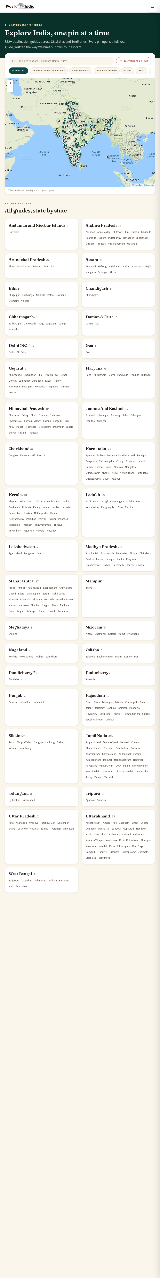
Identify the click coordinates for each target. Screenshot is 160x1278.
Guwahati (91, 266)
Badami (101, 455)
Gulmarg (115, 415)
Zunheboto (51, 656)
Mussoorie (91, 846)
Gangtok (38, 742)
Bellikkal (124, 742)
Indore (99, 559)
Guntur (135, 232)
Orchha (106, 565)
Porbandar (40, 386)
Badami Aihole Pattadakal (121, 455)
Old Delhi (21, 352)
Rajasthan (95, 695)
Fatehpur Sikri (48, 823)
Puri (136, 656)
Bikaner (119, 702)
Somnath (65, 386)
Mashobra (31, 427)
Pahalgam (136, 415)
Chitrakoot (145, 553)
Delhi (11, 352)
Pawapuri (61, 295)
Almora (106, 823)
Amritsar (13, 702)
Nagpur (46, 605)
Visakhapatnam (116, 244)
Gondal (13, 381)
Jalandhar (25, 702)
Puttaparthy (114, 238)
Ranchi (41, 455)
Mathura (34, 828)
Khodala (37, 599)
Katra (125, 415)
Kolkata (53, 880)
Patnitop (90, 421)
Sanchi (130, 565)
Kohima (13, 656)
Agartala (90, 800)
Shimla (12, 432)
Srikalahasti (142, 238)
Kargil (105, 501)
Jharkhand (19, 448)
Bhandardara (50, 588)
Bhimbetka (121, 553)
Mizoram (94, 627)
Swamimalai (92, 771)
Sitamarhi (14, 301)
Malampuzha (41, 513)
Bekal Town (26, 501)
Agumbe (90, 455)
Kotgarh (57, 421)
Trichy (89, 777)
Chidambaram (93, 748)
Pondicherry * (22, 672)
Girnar (63, 375)
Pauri (112, 846)
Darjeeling (27, 880)
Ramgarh (91, 852)
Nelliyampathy (16, 519)
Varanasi (56, 828)
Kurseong (64, 880)
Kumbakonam (93, 760)
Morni (112, 375)
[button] (107, 157)
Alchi (88, 501)
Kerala (15, 494)
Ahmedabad (15, 375)
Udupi (106, 479)
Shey (120, 507)
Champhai (100, 634)
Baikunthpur (15, 323)
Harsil (89, 834)
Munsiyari (146, 840)
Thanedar (33, 432)
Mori (121, 840)
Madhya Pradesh (101, 546)
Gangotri (116, 828)
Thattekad (14, 525)
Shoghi (22, 432)
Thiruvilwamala (43, 525)
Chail (33, 415)
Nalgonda (91, 238)
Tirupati (102, 244)
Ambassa (102, 800)
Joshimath (114, 834)
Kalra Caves (58, 593)
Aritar (11, 742)
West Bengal (20, 873)
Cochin (65, 501)
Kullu (11, 427)
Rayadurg (128, 238)
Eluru (126, 232)
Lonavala (49, 599)
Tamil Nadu (96, 735)
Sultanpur (146, 375)
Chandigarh (97, 288)
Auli (115, 823)
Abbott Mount (93, 823)
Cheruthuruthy (52, 501)
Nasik (55, 605)
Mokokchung (26, 656)
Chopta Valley (24, 742)
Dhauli (118, 656)
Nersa (115, 473)
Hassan (99, 467)
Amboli (21, 588)
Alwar (97, 702)
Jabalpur (110, 559)
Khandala (25, 599)
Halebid (141, 461)
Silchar (112, 272)
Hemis (96, 501)
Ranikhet (102, 852)
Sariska (146, 714)
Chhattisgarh (21, 316)
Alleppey (13, 501)
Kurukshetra (100, 375)
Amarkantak (92, 553)
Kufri (66, 421)
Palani (126, 765)
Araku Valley (103, 232)
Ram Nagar (138, 846)
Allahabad (21, 823)
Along (12, 266)
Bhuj (40, 375)
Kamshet (13, 599)
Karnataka (96, 448)
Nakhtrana (14, 386)
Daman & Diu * (100, 316)
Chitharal (108, 748)
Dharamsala (15, 421)
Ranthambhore (132, 714)
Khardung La (117, 501)
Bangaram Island (33, 553)
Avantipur (104, 415)
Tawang (37, 266)
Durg (41, 323)
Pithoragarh (123, 846)
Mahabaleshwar (64, 599)
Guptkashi (128, 828)
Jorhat (126, 266)
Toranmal (63, 611)
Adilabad (90, 232)
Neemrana (105, 714)
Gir (56, 375)
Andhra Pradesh (80, 70)
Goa (89, 345)
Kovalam (67, 507)
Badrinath (124, 823)
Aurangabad (34, 588)
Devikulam (14, 507)
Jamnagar (24, 381)
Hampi (89, 467)
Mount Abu (91, 714)
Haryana (94, 368)
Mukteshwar (132, 840)
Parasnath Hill (27, 455)
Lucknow (23, 828)
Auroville (90, 679)
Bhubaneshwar (105, 656)
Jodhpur (111, 708)
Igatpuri (46, 593)
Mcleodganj (45, 427)
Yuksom (13, 748)
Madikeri (118, 467)
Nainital (103, 846)
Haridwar (141, 828)
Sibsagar (102, 272)
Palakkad (31, 519)
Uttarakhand (98, 816)
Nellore (102, 238)
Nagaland (18, 649)
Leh (138, 501)
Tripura (93, 793)
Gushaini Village (32, 421)
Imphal (89, 588)
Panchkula (122, 375)
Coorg (119, 461)
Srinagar (101, 421)
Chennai (135, 742)
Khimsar (122, 708)
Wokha (39, 656)
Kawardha (14, 329)
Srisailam (90, 244)
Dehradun (91, 828)
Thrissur (58, 525)
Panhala (64, 605)
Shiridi (42, 611)
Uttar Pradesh (22, 816)
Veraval (13, 392)
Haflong (102, 266)
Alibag (12, 588)
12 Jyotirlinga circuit (136, 61)
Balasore (90, 656)
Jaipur (89, 708)
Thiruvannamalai (123, 771)
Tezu (46, 266)
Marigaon (91, 272)
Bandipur (142, 455)
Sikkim (15, 735)
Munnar (54, 513)
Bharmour (14, 415)
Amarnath (91, 415)
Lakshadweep (22, 546)
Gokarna (130, 461)
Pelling (60, 742)
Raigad (20, 611)
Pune (11, 611)
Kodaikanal (125, 754)
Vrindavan (68, 828)
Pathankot (38, 702)
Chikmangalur (106, 461)
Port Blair (14, 232)
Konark (128, 656)
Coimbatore (122, 748)
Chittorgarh (131, 702)
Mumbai (35, 605)
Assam (127, 70)
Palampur (58, 427)
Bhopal (133, 553)
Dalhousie (55, 415)
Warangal (132, 244)
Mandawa (134, 708)
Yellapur (116, 479)
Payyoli (42, 519)
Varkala (40, 530)
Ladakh (93, 494)
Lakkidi (28, 513)
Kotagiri (137, 754)
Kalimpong (40, 880)
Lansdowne (111, 840)
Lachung (50, 742)
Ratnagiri (31, 611)
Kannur (46, 507)
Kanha (120, 559)
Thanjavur (106, 771)
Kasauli (47, 421)
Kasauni (126, 834)
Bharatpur (107, 702)
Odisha (92, 649)
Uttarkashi (91, 858)
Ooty (118, 765)
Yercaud (108, 777)
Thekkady (27, 525)
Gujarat (16, 368)
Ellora (21, 593)
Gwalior (90, 559)
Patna (50, 295)
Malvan (12, 605)
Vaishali (25, 301)
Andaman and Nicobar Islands (49, 70)
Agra (11, 823)
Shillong (13, 634)
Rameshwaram (140, 765)
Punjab (15, 695)
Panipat (135, 375)
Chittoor (117, 232)
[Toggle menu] (152, 7)
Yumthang (25, 748)
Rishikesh (114, 852)
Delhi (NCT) (20, 345)
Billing (25, 415)
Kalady (36, 507)
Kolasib (112, 634)
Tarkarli (51, 611)
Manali (19, 427)
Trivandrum (15, 530)
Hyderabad (14, 800)
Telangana (18, 793)
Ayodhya (33, 823)
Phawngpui (133, 634)
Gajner (143, 702)
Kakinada (146, 232)
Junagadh (37, 381)
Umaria (140, 565)
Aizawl (89, 634)
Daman (89, 323)
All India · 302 (18, 70)
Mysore (105, 473)
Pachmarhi (118, 565)
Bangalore (91, 461)
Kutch (48, 381)
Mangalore (130, 467)
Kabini (108, 467)
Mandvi (57, 381)
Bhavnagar (30, 375)
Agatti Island (15, 553)
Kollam (56, 507)
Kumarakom (15, 513)
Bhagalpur (14, 295)
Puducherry (97, 672)
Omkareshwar (93, 565)
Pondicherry (15, 679)
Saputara (53, 386)
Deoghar (13, 455)
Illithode (26, 507)
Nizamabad (29, 800)
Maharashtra (21, 581)
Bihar (141, 70)
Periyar (52, 519)
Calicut (38, 501)
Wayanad (52, 530)
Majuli (148, 266)
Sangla (69, 427)
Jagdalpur (51, 323)
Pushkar (117, 714)
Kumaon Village (94, 840)
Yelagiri (98, 777)
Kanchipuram (93, 754)
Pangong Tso (108, 507)
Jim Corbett (100, 834)
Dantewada (30, 323)
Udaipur (110, 719)
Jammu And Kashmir (105, 408)
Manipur (94, 581)
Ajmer (89, 702)
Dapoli (12, 593)
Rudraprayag (129, 852)
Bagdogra (14, 880)
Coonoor (136, 748)
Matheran (24, 605)
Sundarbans (22, 886)
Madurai (107, 760)
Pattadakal (142, 473)
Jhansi (12, 828)
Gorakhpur (63, 823)
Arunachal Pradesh (107, 70)
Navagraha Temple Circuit (99, 765)
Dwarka (49, 375)
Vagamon (28, 530)
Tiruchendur (141, 771)
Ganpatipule (33, 593)
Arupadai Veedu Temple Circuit (102, 742)
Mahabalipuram (122, 760)
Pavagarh (27, 386)
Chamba (43, 415)
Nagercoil (138, 760)
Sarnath (45, 828)
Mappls (150, 185)
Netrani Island (127, 473)
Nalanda (40, 295)
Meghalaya (19, 627)
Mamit (121, 634)
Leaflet (138, 185)
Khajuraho (131, 559)
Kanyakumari (109, 754)
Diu (97, 323)
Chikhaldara (65, 588)
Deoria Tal (103, 828)
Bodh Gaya (28, 295)
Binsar (135, 823)
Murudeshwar (93, 473)
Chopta (144, 823)
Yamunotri (104, 858)
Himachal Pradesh (26, 408)
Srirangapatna (93, 479)
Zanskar (129, 507)
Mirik (11, 886)
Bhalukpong (23, 266)
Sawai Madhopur (94, 719)
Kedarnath (138, 834)
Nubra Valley (92, 507)
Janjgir (62, 323)
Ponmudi (63, 519)
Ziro (53, 266)
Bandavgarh (107, 553)
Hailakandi (114, 266)
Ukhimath (143, 852)
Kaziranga (137, 266)
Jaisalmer (100, 708)
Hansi (89, 375)
